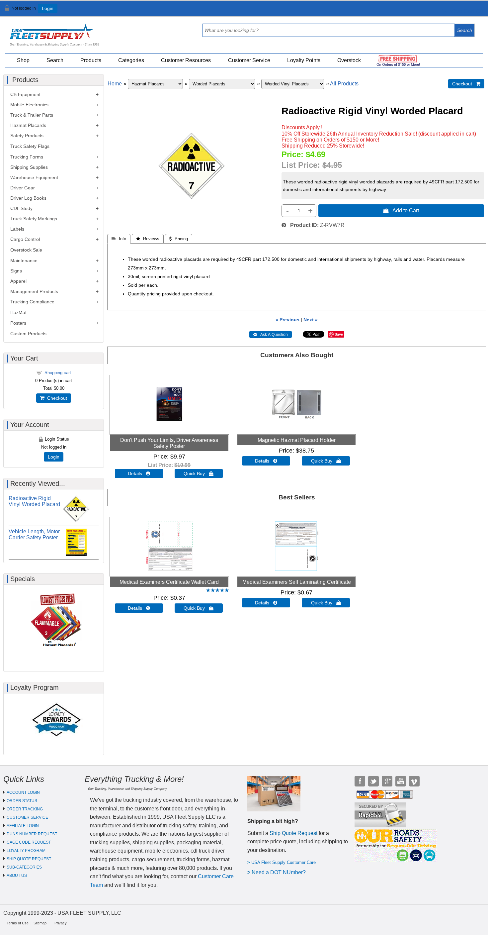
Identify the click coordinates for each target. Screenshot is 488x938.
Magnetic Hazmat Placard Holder (297, 440)
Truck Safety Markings (33, 218)
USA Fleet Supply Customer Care (283, 862)
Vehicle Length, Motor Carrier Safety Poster (34, 534)
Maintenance (24, 260)
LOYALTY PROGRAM (26, 850)
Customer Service (249, 60)
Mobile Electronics (29, 104)
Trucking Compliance (32, 301)
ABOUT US (17, 875)
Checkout (55, 398)
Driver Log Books (28, 198)
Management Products (34, 291)
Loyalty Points (303, 60)
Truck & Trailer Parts (31, 115)
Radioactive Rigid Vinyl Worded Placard (34, 501)
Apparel (18, 281)
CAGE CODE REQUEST (29, 842)
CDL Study (21, 208)
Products (90, 60)
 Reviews (147, 239)
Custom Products (28, 333)
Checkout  (466, 83)
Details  (139, 473)
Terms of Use (18, 923)
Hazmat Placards (28, 125)
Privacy (60, 923)
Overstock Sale (26, 250)
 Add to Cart (401, 210)
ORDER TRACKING (25, 809)
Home (115, 83)
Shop (23, 60)
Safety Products (26, 135)
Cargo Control (25, 239)
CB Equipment (25, 94)
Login (47, 8)
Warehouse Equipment (34, 177)
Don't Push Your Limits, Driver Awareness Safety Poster (169, 443)
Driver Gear (22, 187)
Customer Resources (186, 60)
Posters (18, 323)
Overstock (349, 60)
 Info (119, 239)
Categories (131, 60)
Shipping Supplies (29, 167)
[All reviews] (217, 590)
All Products (344, 83)
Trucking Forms (26, 156)
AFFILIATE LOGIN (23, 825)
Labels (17, 229)
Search (54, 60)
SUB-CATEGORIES (24, 867)
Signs (16, 270)
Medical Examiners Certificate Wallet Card (169, 582)
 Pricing (178, 239)
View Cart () (465, 11)
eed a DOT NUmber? (281, 872)
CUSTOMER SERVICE (27, 817)
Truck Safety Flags (29, 146)
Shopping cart (57, 372)
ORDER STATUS (22, 800)
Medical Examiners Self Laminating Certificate (296, 582)
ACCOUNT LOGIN (23, 792)
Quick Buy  (198, 473)
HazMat (18, 312)
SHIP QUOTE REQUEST (29, 859)
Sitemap (40, 923)
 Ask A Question (270, 335)
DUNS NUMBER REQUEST (32, 834)
